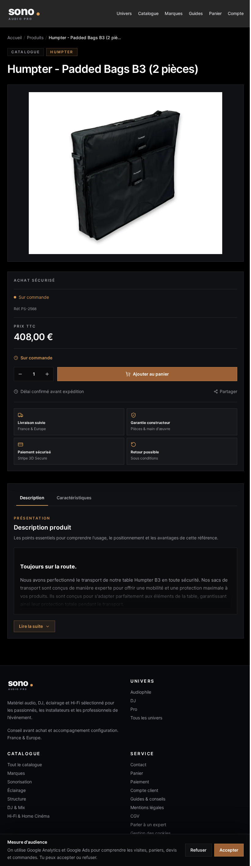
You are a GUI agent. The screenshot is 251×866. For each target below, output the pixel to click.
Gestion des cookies (150, 833)
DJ (133, 700)
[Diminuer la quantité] (20, 374)
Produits (35, 37)
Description (32, 497)
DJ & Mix (16, 807)
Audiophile (140, 692)
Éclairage (16, 790)
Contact (138, 764)
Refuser (198, 850)
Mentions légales (147, 807)
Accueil (14, 37)
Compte (236, 13)
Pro (133, 709)
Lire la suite (31, 626)
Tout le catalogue (24, 764)
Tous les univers (146, 717)
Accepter (228, 850)
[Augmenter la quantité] (47, 374)
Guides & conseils (147, 798)
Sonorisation (19, 781)
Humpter (61, 52)
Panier (215, 13)
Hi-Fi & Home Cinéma (28, 816)
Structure (16, 798)
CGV (134, 816)
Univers (124, 13)
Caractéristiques (74, 497)
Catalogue (148, 13)
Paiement (139, 781)
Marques (174, 13)
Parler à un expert (148, 824)
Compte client (144, 790)
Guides (196, 13)
